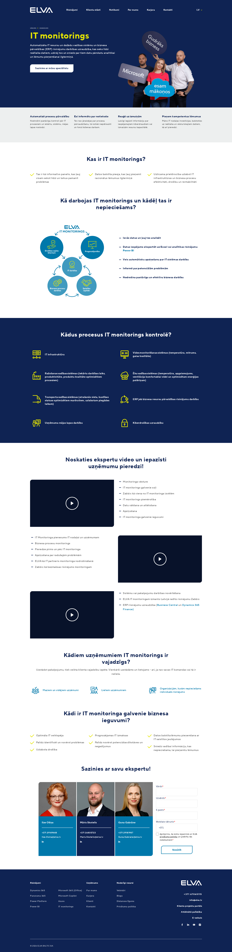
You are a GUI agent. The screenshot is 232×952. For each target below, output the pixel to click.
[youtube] (194, 925)
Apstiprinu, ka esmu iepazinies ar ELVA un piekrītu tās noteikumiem (178, 837)
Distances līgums (125, 901)
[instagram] (200, 925)
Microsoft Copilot (67, 896)
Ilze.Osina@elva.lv (51, 837)
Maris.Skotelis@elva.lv (91, 837)
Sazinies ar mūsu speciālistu (51, 68)
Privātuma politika (126, 906)
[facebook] (182, 925)
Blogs (120, 896)
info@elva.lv (195, 900)
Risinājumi (44, 28)
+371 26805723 (88, 832)
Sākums (33, 28)
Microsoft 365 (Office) (70, 890)
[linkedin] (188, 925)
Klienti (89, 901)
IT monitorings (65, 906)
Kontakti (90, 906)
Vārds (159, 786)
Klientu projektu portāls (189, 906)
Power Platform (38, 901)
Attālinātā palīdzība (191, 912)
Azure (61, 901)
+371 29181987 (125, 832)
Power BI (128, 250)
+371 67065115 (193, 894)
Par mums (91, 890)
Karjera (90, 896)
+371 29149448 (49, 832)
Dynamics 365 (37, 890)
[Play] (72, 503)
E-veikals (197, 918)
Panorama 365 (38, 896)
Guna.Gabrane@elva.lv (130, 837)
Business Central (167, 605)
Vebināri (121, 890)
